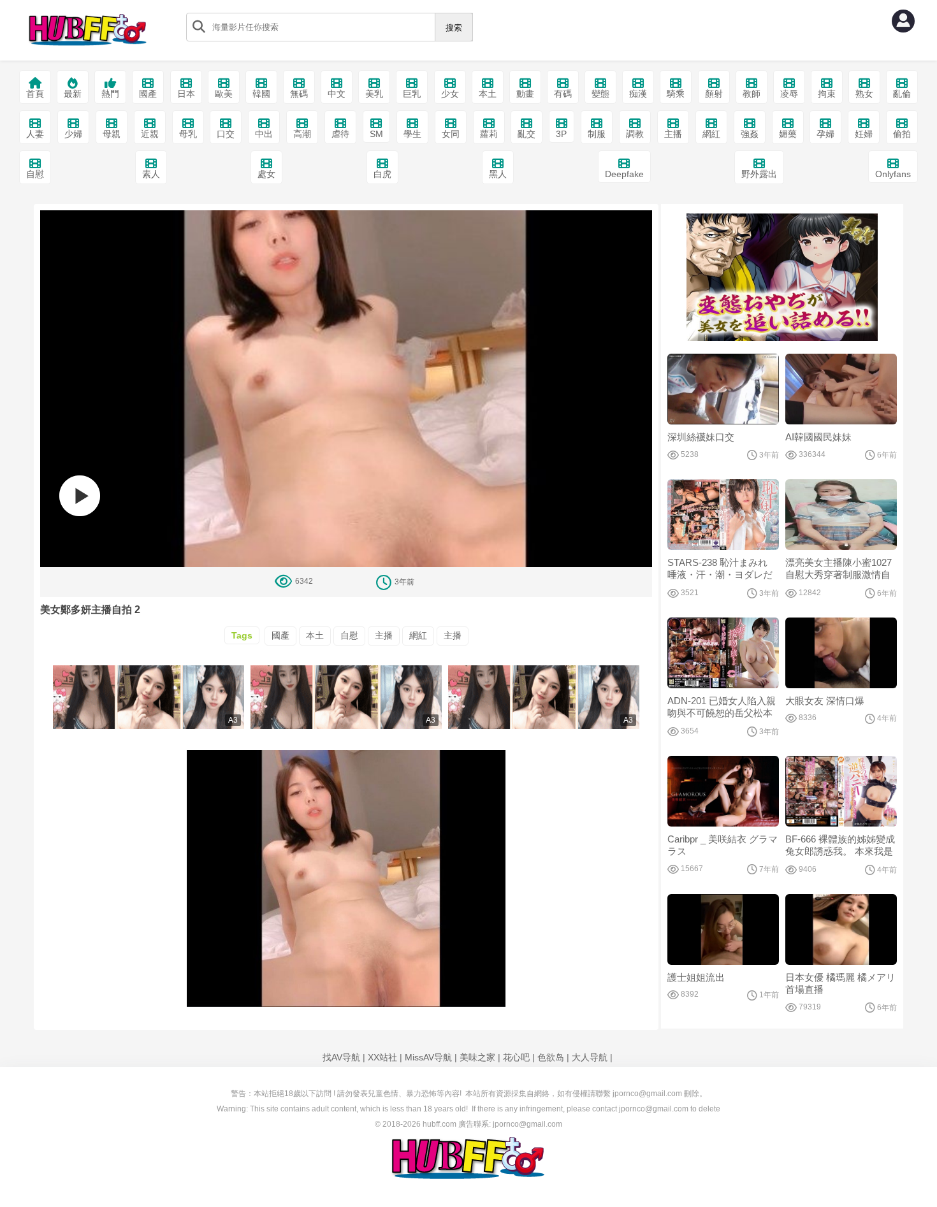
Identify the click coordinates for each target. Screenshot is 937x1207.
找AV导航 (341, 1057)
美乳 (374, 94)
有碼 (563, 94)
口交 (226, 134)
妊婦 (864, 134)
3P (561, 134)
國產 (148, 94)
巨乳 (412, 94)
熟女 (864, 94)
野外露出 (759, 174)
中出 (264, 134)
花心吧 (516, 1057)
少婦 (73, 134)
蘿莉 (489, 134)
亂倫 (902, 94)
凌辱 (789, 94)
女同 (451, 134)
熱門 (110, 94)
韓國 (261, 94)
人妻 (35, 134)
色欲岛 (550, 1057)
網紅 (711, 134)
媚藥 (788, 134)
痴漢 (638, 94)
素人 (151, 174)
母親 (111, 134)
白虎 (382, 174)
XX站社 (382, 1057)
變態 (600, 94)
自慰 (35, 174)
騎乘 (676, 94)
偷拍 (902, 134)
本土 (488, 94)
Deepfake (624, 174)
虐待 (340, 134)
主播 (673, 134)
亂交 (526, 134)
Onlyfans (893, 174)
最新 (73, 94)
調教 (635, 134)
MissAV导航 (428, 1057)
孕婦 (825, 134)
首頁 (35, 94)
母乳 (188, 134)
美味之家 (477, 1057)
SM (376, 134)
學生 (412, 134)
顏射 (714, 94)
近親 (150, 134)
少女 (450, 94)
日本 (186, 94)
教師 (751, 94)
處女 (266, 174)
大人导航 (589, 1057)
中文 (336, 94)
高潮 (302, 134)
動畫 (525, 94)
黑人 (498, 174)
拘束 (827, 94)
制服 (597, 134)
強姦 (750, 134)
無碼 (299, 94)
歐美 (224, 94)
